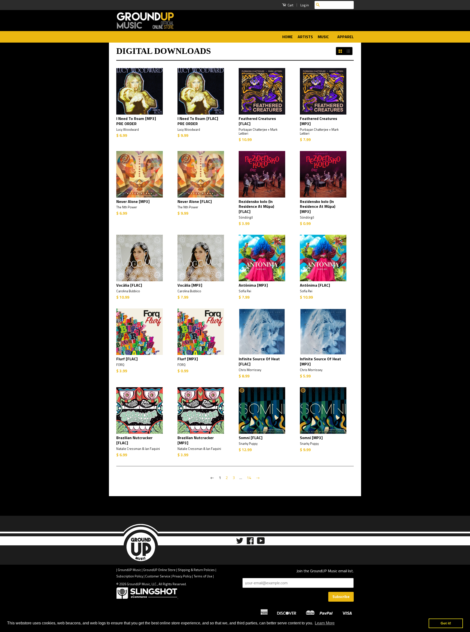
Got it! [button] (446, 623)
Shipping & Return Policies (196, 569)
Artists (305, 37)
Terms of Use (203, 576)
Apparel (345, 37)
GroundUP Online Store (159, 569)
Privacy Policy (181, 576)
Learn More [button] (325, 623)
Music (324, 37)
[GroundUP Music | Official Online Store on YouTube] (261, 542)
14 (249, 477)
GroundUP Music (129, 569)
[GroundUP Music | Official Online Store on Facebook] (250, 542)
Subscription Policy (129, 576)
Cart (290, 5)
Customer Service (157, 576)
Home (287, 37)
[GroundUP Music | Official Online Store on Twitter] (239, 542)
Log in (304, 5)
